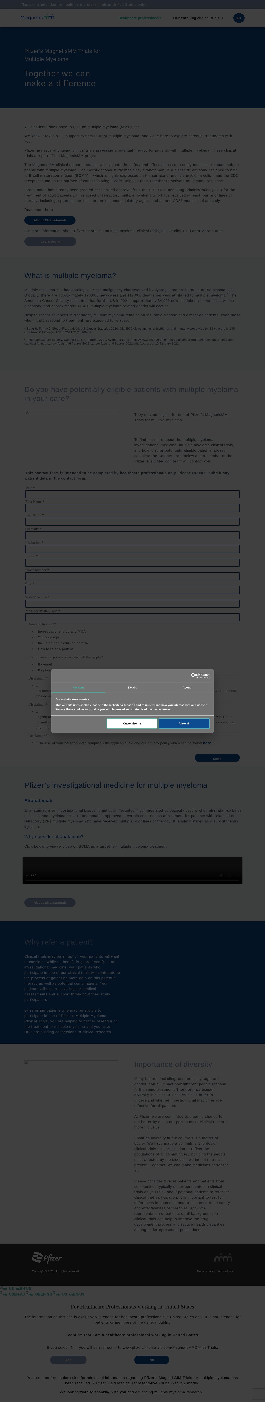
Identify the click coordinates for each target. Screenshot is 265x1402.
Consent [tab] (78, 687)
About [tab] (187, 687)
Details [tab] (132, 687)
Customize (130, 723)
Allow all (184, 723)
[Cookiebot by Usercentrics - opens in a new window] (194, 675)
